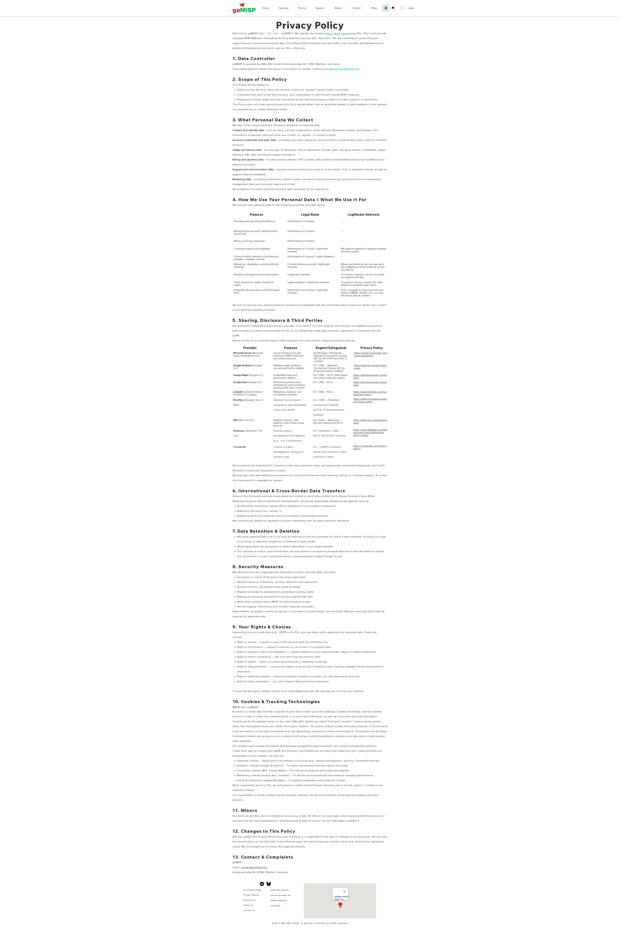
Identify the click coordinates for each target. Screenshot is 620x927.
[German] (392, 8)
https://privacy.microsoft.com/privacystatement (370, 354)
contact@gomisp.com (300, 691)
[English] (385, 8)
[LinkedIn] (262, 884)
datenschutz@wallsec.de (343, 68)
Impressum (249, 900)
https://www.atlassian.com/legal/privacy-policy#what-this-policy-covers (370, 432)
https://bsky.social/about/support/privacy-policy (370, 400)
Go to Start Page (252, 890)
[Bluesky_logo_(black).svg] (269, 884)
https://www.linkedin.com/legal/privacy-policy (370, 393)
